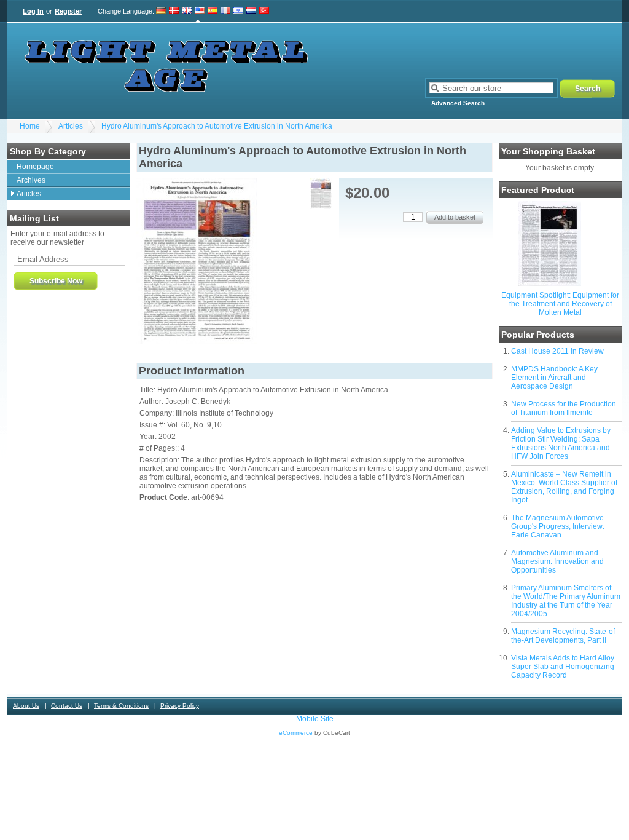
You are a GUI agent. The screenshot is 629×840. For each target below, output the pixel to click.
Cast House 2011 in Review (557, 351)
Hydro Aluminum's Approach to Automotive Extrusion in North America (216, 126)
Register (68, 11)
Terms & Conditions (121, 705)
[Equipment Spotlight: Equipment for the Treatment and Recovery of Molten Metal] (549, 283)
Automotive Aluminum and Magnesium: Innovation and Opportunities (557, 561)
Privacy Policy (179, 705)
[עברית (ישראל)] (238, 11)
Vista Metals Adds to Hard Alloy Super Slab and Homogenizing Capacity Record (562, 667)
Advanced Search (458, 103)
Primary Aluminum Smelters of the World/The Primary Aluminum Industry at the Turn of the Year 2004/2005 (565, 601)
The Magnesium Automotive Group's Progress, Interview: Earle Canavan (557, 526)
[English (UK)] (186, 11)
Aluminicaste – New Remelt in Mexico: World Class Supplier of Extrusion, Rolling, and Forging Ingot (564, 487)
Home (30, 126)
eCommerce (296, 732)
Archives (31, 180)
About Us (26, 705)
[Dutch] (251, 11)
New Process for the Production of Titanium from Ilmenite (563, 408)
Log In (33, 11)
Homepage (35, 166)
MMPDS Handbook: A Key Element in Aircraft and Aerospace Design (554, 377)
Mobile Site (315, 719)
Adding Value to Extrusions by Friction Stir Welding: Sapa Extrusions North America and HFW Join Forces (561, 443)
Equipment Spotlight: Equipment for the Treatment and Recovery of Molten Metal (560, 304)
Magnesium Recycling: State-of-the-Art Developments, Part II (564, 635)
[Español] (212, 11)
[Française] (225, 11)
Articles (70, 126)
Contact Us (66, 705)
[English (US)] (199, 11)
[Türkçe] (264, 11)
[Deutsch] (161, 11)
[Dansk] (173, 11)
